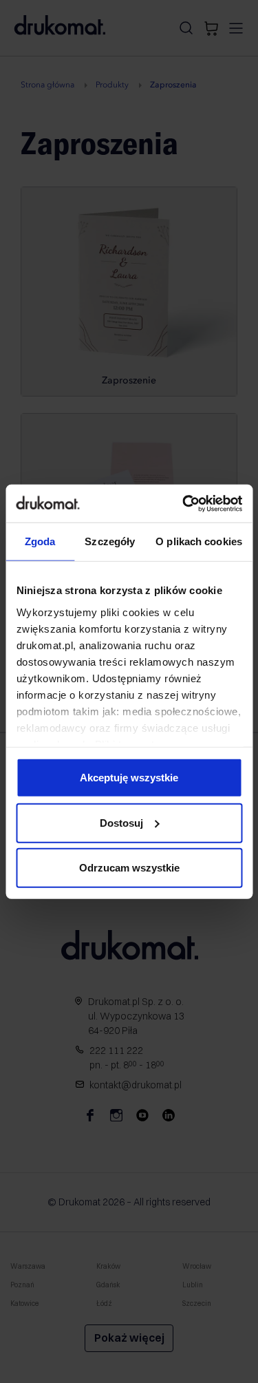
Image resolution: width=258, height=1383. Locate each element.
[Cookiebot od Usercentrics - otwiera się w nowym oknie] (183, 503)
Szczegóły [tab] (110, 541)
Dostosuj (121, 822)
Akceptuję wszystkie (129, 777)
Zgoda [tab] (40, 541)
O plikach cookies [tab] (198, 541)
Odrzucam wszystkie (129, 868)
